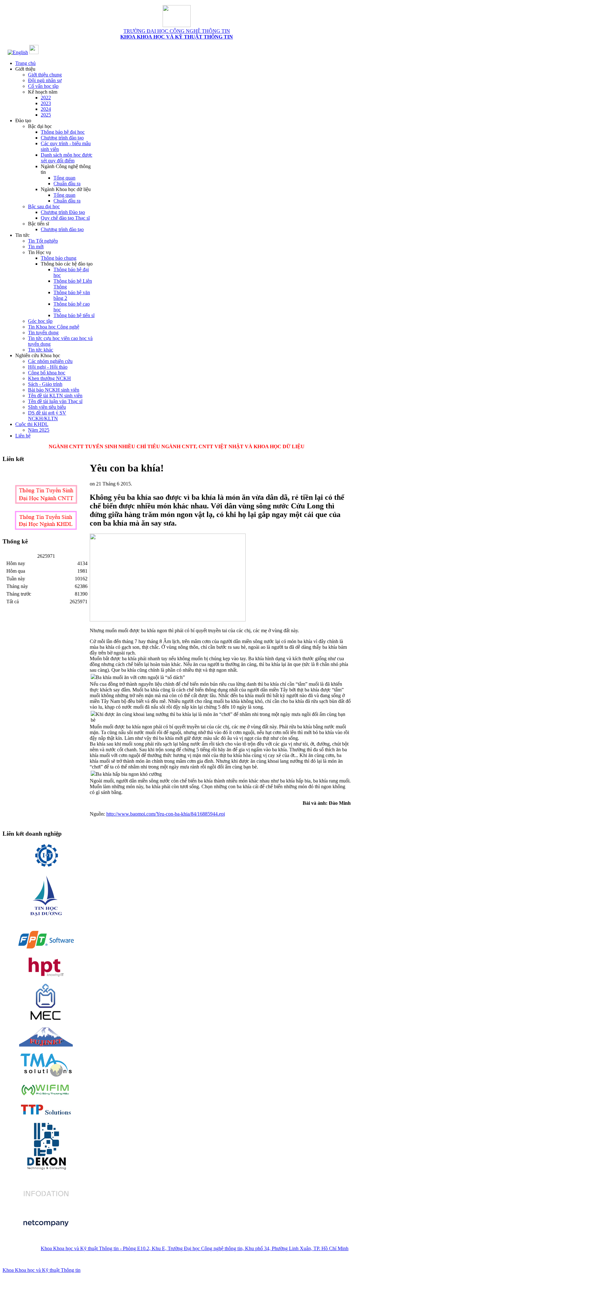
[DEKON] (46, 1145)
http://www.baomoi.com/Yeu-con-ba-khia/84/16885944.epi (165, 814)
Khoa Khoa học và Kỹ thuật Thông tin (42, 1270)
